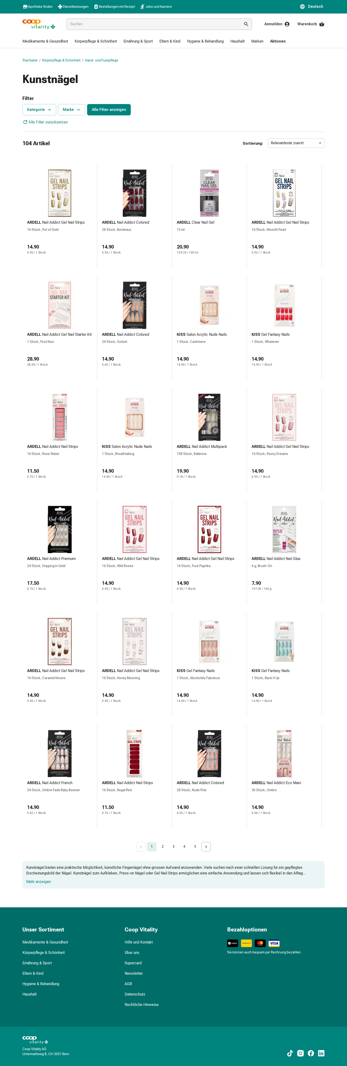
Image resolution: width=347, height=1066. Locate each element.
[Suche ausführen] (246, 24)
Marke (68, 109)
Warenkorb (307, 24)
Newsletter (134, 973)
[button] (312, 6)
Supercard (133, 963)
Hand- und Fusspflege (101, 60)
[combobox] (153, 24)
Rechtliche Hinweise (142, 1004)
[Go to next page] (206, 847)
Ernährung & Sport (37, 963)
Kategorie (36, 109)
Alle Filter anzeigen (109, 109)
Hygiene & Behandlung (40, 984)
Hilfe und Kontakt (139, 942)
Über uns (132, 952)
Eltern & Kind (32, 973)
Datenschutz (135, 994)
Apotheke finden (40, 7)
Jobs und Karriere (158, 7)
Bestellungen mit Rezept (117, 7)
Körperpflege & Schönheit (61, 60)
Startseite (30, 60)
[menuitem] (45, 41)
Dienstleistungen (76, 7)
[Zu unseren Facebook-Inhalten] (311, 1053)
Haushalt (29, 994)
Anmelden (273, 24)
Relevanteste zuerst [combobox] (287, 143)
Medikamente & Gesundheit (45, 942)
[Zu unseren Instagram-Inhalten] (300, 1053)
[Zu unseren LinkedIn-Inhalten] (321, 1053)
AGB (128, 984)
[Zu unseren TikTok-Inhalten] (290, 1053)
